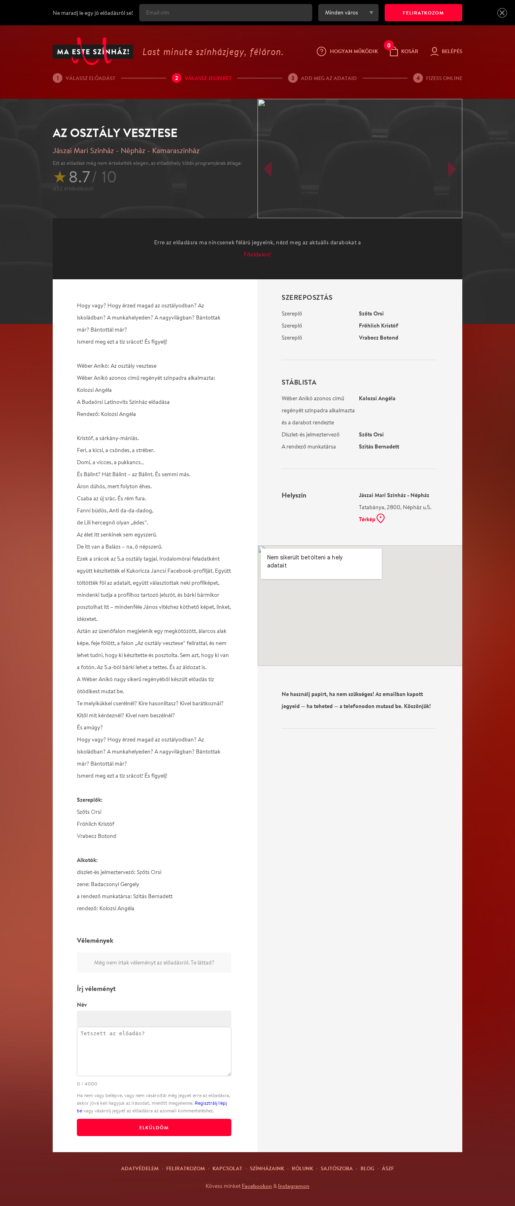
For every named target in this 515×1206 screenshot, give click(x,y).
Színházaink (267, 1168)
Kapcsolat (227, 1168)
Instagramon (293, 1186)
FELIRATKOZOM (423, 12)
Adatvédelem (140, 1168)
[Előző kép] (268, 169)
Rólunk (302, 1168)
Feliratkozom (185, 1168)
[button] (502, 13)
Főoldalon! (258, 254)
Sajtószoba (337, 1168)
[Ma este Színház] (93, 51)
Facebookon (257, 1186)
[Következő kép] (452, 169)
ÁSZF (388, 1168)
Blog (367, 1168)
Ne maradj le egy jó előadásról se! (93, 12)
